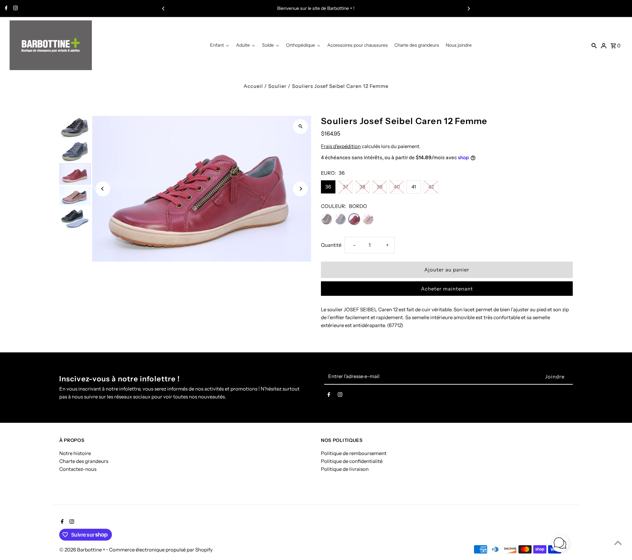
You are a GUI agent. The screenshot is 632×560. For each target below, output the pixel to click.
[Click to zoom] (300, 126)
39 (379, 187)
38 (362, 187)
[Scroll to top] (618, 542)
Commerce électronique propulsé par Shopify (161, 550)
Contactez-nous (77, 469)
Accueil (253, 86)
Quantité (331, 245)
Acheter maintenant (447, 289)
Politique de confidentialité (351, 461)
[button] (560, 544)
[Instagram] (15, 8)
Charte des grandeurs (83, 461)
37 (345, 187)
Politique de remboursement (353, 453)
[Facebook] (5, 8)
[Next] (468, 8)
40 (397, 187)
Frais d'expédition (341, 146)
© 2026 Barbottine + (82, 550)
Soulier (277, 86)
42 (431, 187)
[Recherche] (594, 45)
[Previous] (164, 8)
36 (328, 187)
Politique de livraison (345, 469)
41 (413, 187)
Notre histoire (75, 453)
